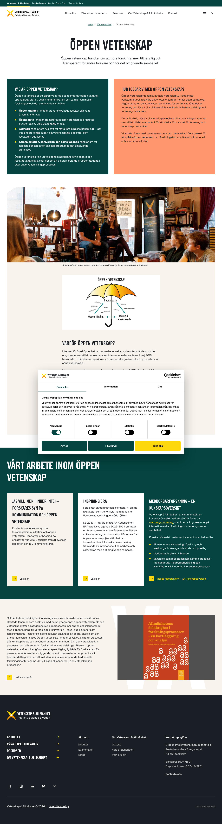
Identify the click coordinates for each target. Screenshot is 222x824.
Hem (90, 24)
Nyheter (83, 744)
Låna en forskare (75, 3)
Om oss (116, 744)
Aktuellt (69, 13)
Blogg (81, 755)
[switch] (92, 432)
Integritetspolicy (59, 806)
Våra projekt (119, 755)
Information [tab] (111, 386)
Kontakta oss (174, 774)
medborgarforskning (161, 522)
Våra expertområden (93, 13)
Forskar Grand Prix (56, 3)
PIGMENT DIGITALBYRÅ (205, 806)
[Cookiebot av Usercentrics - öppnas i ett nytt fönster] (166, 375)
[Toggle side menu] (204, 13)
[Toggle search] (212, 13)
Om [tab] (160, 386)
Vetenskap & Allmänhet (18, 3)
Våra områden (104, 24)
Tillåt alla (158, 445)
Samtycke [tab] (62, 387)
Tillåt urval (111, 445)
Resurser (117, 13)
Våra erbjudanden (122, 749)
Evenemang (85, 749)
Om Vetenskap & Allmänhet (144, 13)
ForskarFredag (39, 3)
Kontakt (172, 13)
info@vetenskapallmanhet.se (193, 745)
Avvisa (64, 445)
